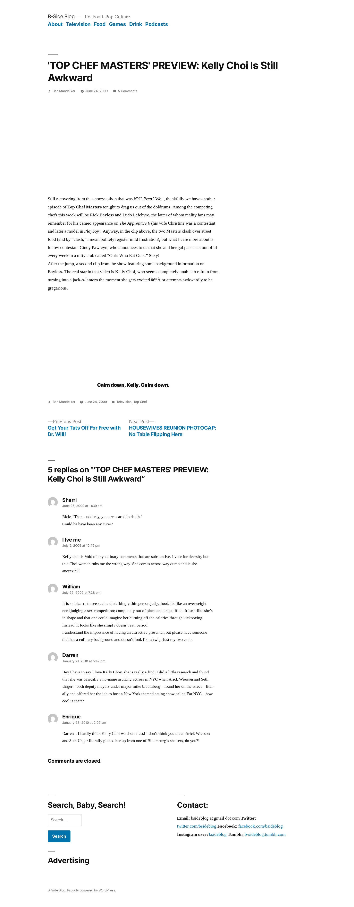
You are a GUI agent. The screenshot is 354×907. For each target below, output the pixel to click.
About (55, 24)
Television (78, 24)
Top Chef (140, 402)
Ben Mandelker (64, 91)
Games (117, 24)
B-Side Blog (61, 16)
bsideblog (218, 834)
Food (100, 24)
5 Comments (127, 91)
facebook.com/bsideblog (260, 826)
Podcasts (156, 24)
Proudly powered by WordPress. (91, 890)
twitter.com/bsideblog (196, 826)
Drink (135, 24)
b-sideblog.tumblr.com (265, 834)
